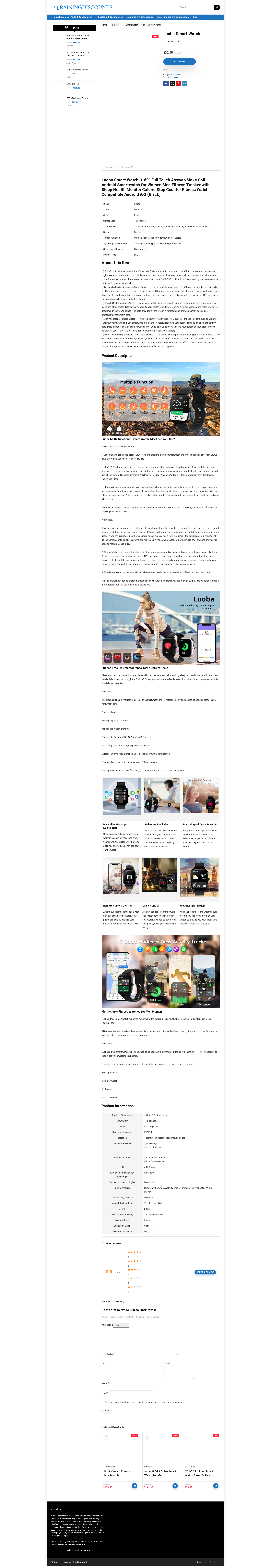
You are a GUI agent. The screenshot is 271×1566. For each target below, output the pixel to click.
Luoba (165, 70)
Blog (195, 17)
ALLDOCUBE (71, 63)
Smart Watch (132, 25)
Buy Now (179, 61)
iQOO (68, 91)
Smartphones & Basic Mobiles (173, 17)
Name (105, 1383)
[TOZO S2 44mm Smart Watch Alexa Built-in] (201, 1451)
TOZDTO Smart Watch (77, 98)
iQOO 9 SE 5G (72, 84)
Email (105, 1393)
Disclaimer (201, 1562)
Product (116, 25)
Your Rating (107, 1325)
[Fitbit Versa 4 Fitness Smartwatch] (120, 1451)
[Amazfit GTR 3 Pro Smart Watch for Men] (161, 1451)
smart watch (178, 77)
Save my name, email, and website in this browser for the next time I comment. (144, 1402)
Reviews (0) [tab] (127, 167)
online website (95, 1530)
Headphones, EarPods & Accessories (72, 17)
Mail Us (213, 1562)
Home (104, 25)
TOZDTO (69, 106)
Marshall (69, 46)
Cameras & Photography (140, 17)
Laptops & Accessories (110, 17)
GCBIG (68, 77)
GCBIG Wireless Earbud (77, 69)
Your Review (108, 1354)
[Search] (217, 7)
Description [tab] (110, 167)
